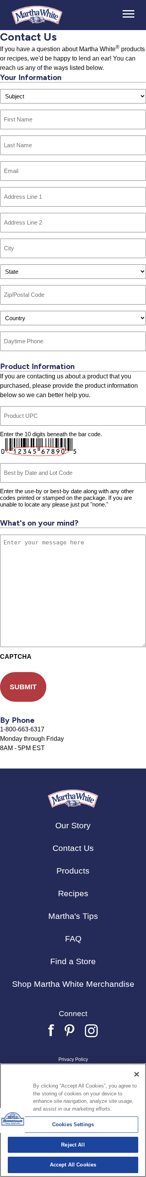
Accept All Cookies (73, 1165)
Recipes (73, 893)
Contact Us (73, 848)
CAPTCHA (16, 656)
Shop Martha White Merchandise (73, 983)
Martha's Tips (73, 915)
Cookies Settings (73, 1124)
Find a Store (73, 961)
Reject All (72, 1145)
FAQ (73, 938)
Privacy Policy (73, 1059)
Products (73, 870)
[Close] (136, 1074)
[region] (73, 1120)
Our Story (73, 825)
